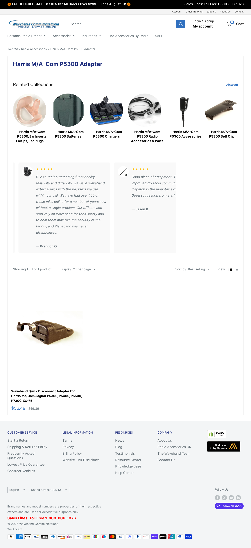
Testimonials (125, 453)
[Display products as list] (236, 269)
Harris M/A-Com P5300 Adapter (72, 49)
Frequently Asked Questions (21, 456)
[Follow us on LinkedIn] (238, 497)
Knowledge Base (128, 466)
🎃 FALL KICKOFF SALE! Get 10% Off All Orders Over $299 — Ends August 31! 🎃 (69, 4)
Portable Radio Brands (24, 36)
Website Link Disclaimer (80, 460)
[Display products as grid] (230, 269)
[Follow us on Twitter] (224, 497)
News (119, 440)
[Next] (238, 117)
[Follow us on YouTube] (231, 497)
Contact (239, 11)
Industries (89, 36)
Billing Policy (72, 453)
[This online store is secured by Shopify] (216, 433)
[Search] (180, 24)
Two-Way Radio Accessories (27, 49)
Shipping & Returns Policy (27, 447)
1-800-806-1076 (231, 4)
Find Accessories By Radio (127, 36)
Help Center (124, 473)
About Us (225, 11)
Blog (118, 447)
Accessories (62, 36)
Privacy (68, 447)
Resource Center (128, 460)
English (14, 490)
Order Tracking (194, 11)
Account (177, 11)
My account (203, 26)
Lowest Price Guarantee (25, 464)
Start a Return (18, 440)
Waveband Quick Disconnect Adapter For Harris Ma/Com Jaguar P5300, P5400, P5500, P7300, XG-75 (46, 396)
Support (211, 11)
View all (232, 85)
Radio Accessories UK (174, 447)
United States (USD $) (46, 490)
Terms (67, 440)
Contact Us (166, 460)
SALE (159, 36)
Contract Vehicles (21, 471)
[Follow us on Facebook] (217, 497)
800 (52, 518)
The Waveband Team (173, 453)
